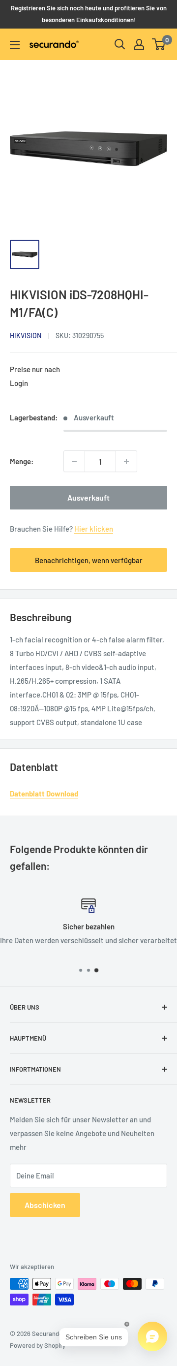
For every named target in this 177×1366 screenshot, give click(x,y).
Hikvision (25, 335)
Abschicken (45, 1204)
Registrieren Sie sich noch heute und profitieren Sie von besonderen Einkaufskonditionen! (89, 14)
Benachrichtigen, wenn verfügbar (89, 560)
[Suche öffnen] (120, 44)
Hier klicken (93, 528)
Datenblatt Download (44, 793)
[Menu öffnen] (15, 45)
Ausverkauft (88, 497)
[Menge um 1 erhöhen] (126, 461)
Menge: (21, 461)
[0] (159, 44)
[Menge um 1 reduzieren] (74, 461)
